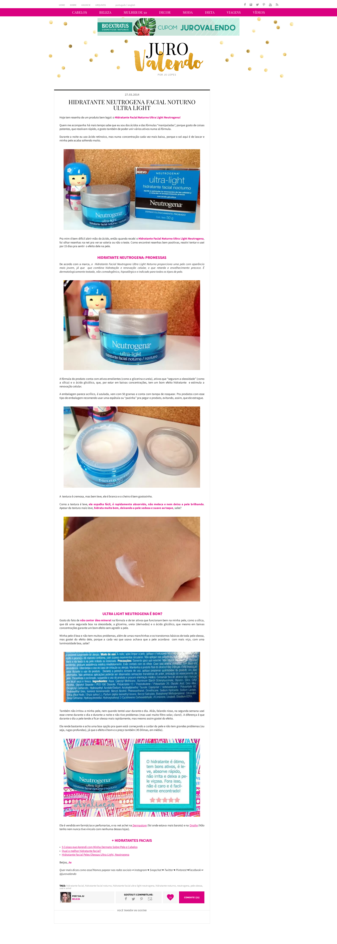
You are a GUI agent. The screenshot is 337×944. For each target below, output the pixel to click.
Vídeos (259, 12)
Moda (188, 12)
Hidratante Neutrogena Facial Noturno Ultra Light (131, 105)
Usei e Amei (65, 888)
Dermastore (139, 825)
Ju (83, 896)
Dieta (210, 12)
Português (120, 5)
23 (170, 897)
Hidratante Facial (75, 885)
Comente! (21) (192, 897)
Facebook (126, 899)
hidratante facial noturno (98, 885)
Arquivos (100, 5)
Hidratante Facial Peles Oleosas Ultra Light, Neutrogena (95, 854)
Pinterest (141, 899)
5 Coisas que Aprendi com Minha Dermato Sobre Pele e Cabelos (99, 847)
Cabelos (79, 12)
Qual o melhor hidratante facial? (81, 851)
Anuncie (85, 5)
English (131, 5)
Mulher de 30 (135, 12)
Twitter (133, 899)
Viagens (234, 12)
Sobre (73, 5)
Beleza (105, 12)
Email (150, 899)
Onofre (194, 825)
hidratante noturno (166, 885)
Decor (164, 12)
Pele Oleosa (196, 885)
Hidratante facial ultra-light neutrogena (133, 885)
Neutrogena (183, 885)
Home (62, 5)
